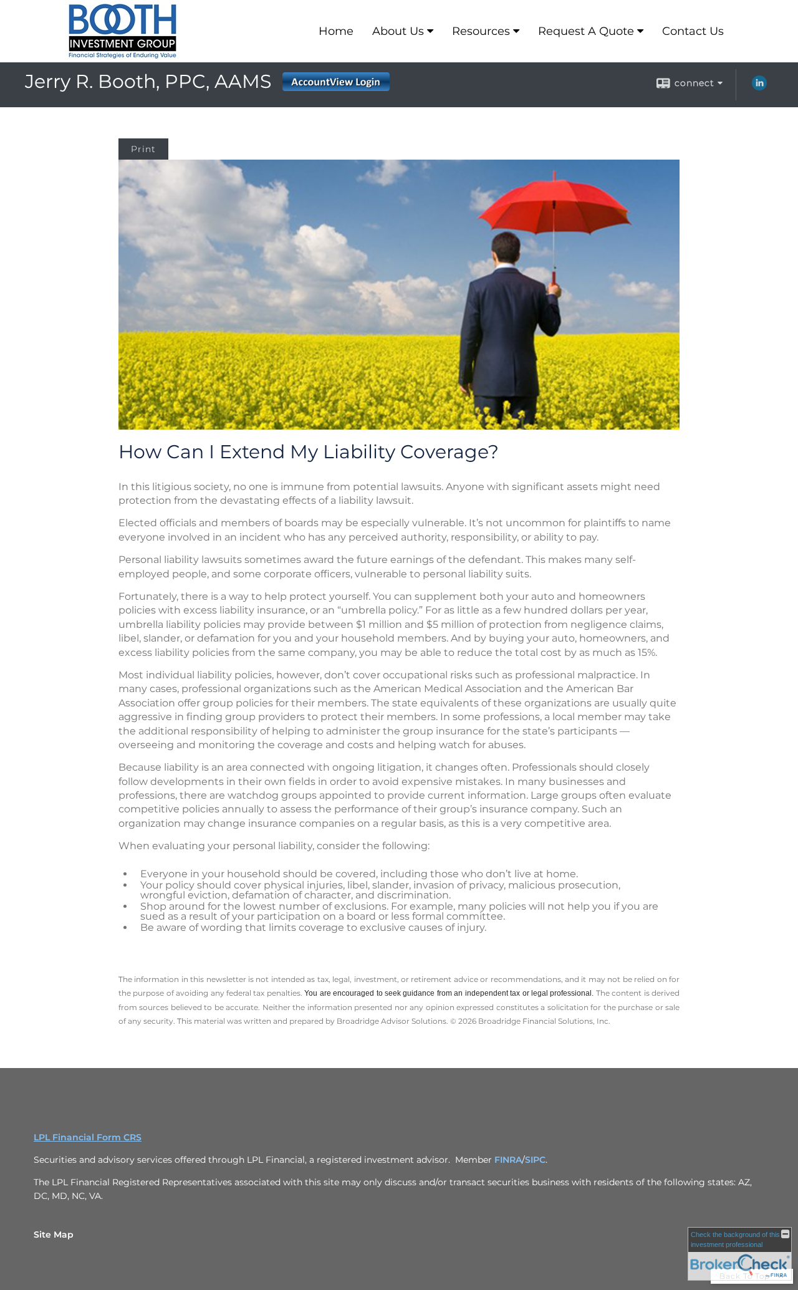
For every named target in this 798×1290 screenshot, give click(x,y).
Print (143, 149)
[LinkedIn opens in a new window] (759, 87)
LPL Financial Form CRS (88, 1137)
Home (336, 31)
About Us (398, 31)
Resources (481, 31)
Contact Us (693, 31)
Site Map (54, 1234)
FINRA (508, 1159)
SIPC (535, 1159)
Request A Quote (586, 31)
